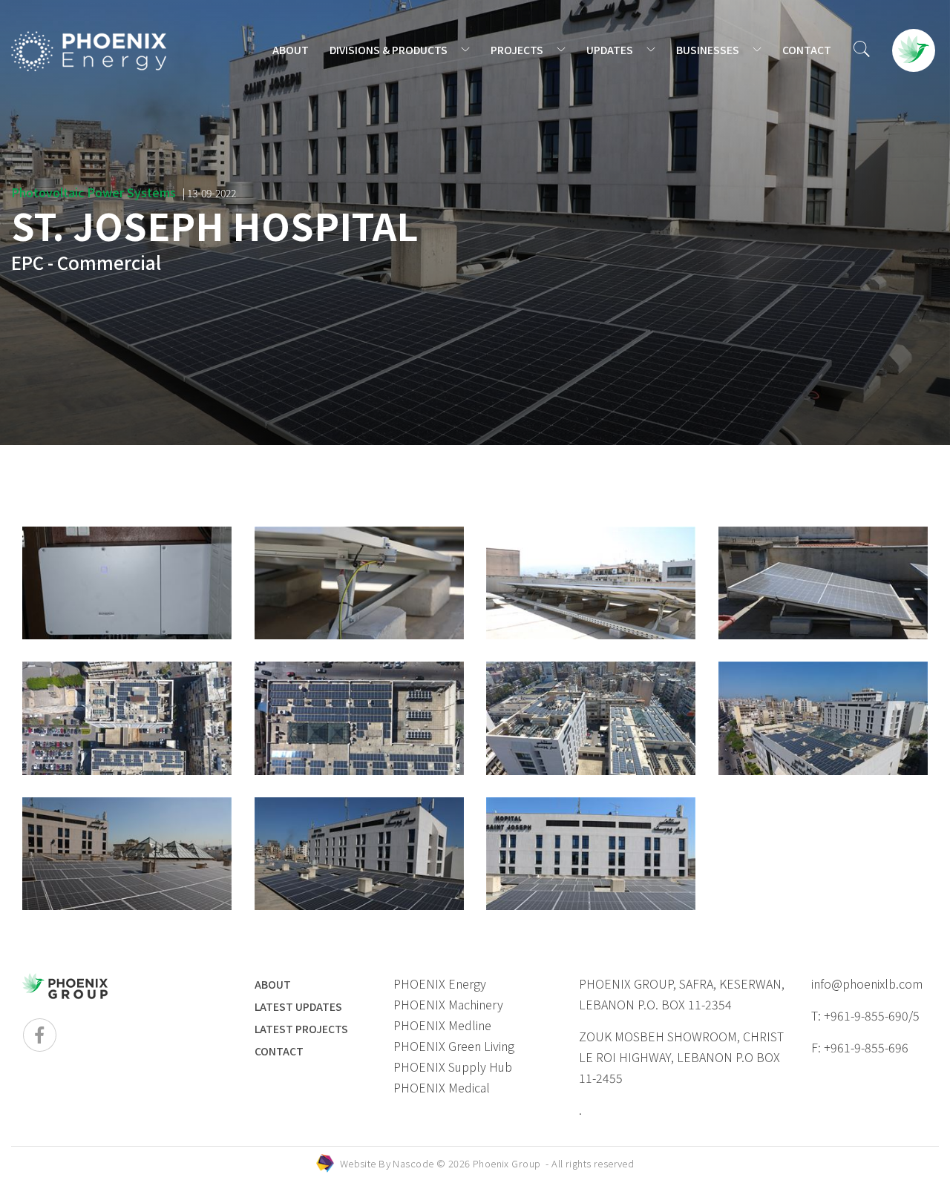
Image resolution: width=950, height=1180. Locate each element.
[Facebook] (39, 1035)
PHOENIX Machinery (448, 1004)
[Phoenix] (89, 51)
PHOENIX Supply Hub (452, 1066)
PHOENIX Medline (442, 1025)
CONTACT (806, 49)
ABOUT (290, 49)
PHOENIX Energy (439, 983)
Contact (279, 1051)
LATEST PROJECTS (301, 1028)
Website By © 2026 (487, 1163)
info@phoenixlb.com (867, 983)
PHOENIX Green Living (453, 1046)
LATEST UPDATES (298, 1006)
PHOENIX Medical (441, 1087)
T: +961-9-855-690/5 (865, 1015)
